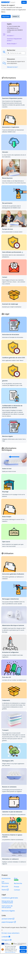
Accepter (23, 947)
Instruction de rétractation (7, 907)
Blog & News (5, 16)
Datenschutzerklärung (10, 952)
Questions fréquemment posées (14, 39)
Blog (16, 879)
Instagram (6, 940)
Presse (16, 887)
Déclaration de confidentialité (7, 902)
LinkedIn (5, 937)
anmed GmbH (7, 919)
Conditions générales (10, 898)
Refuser (23, 951)
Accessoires (6, 878)
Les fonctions (5, 882)
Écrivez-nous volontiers (10, 933)
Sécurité (5, 886)
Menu (24, 2)
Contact (15, 16)
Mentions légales (8, 911)
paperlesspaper (8, 922)
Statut (4, 890)
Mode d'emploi (11, 43)
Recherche (18, 883)
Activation (10, 35)
